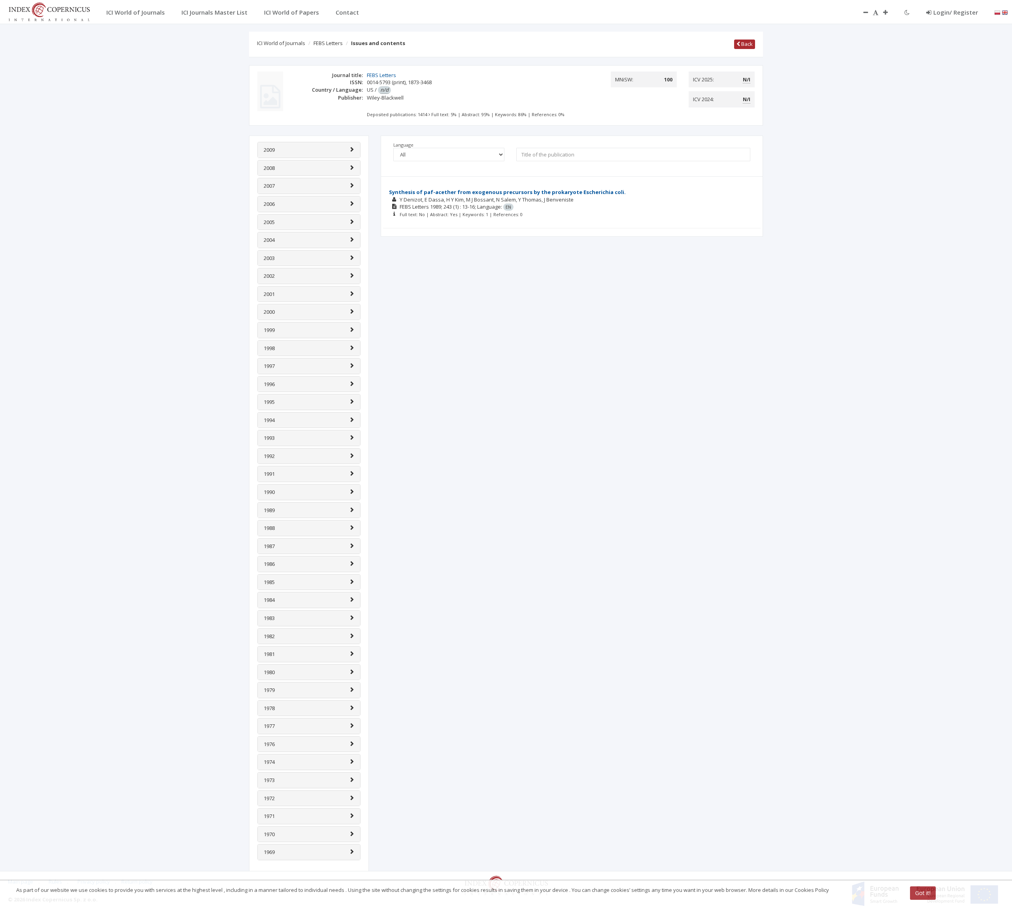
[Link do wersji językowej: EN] (1005, 11)
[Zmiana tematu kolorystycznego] (907, 12)
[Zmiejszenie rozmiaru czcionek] (862, 12)
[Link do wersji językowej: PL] (997, 11)
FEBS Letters (328, 43)
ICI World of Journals (281, 43)
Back (746, 43)
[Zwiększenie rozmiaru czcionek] (889, 12)
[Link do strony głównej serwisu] (49, 11)
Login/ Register (955, 12)
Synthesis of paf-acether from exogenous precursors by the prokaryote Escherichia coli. (507, 192)
